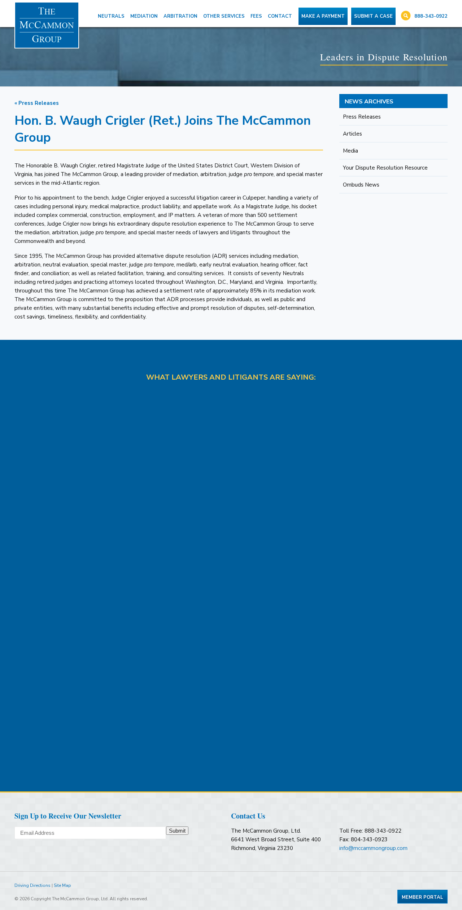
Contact (280, 16)
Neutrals (111, 16)
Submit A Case (373, 16)
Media (350, 150)
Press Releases (362, 116)
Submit (177, 831)
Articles (352, 133)
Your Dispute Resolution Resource (385, 167)
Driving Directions (32, 885)
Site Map (62, 885)
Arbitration (180, 16)
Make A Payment (323, 16)
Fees (256, 16)
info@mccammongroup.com (373, 848)
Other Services (224, 16)
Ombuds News (361, 184)
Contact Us (248, 816)
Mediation (144, 16)
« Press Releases (36, 103)
